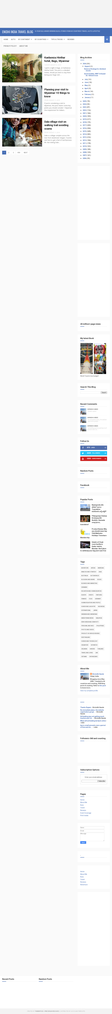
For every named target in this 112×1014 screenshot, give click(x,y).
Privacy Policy (10, 46)
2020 (85, 116)
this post (103, 685)
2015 (85, 131)
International (86, 610)
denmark (84, 587)
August (87, 66)
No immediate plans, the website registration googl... (92, 711)
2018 (85, 122)
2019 (85, 119)
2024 (85, 104)
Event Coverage (85, 813)
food (90, 598)
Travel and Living (87, 652)
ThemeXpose (39, 1011)
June (86, 82)
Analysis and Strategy (88, 572)
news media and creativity (90, 622)
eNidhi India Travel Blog (17, 32)
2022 (85, 110)
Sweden (92, 649)
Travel (82, 808)
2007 (85, 155)
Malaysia (99, 618)
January (88, 97)
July (86, 79)
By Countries (40, 39)
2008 (85, 152)
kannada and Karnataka (89, 614)
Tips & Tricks (57, 39)
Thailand (100, 649)
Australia (84, 575)
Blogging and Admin (88, 579)
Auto (13, 39)
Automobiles (95, 575)
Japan (95, 610)
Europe (83, 595)
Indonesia (101, 606)
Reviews (70, 39)
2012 (85, 140)
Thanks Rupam (85, 707)
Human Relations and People (90, 602)
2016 (85, 128)
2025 (85, 101)
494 (19, 152)
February (88, 94)
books (99, 579)
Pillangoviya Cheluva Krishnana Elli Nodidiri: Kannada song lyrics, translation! (93, 520)
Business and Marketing (89, 583)
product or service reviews (90, 633)
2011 (85, 143)
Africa (93, 568)
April (86, 88)
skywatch (94, 645)
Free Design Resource (52, 1011)
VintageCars (93, 656)
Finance (83, 598)
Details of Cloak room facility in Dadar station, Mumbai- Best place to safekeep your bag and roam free (93, 546)
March (87, 91)
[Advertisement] (13, 14)
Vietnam (84, 656)
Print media (84, 815)
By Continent (24, 39)
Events (91, 595)
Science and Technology (89, 641)
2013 (85, 137)
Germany (98, 598)
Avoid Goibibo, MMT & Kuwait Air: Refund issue (95, 75)
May (86, 85)
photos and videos (87, 629)
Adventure (84, 568)
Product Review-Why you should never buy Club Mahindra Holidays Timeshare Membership (93, 533)
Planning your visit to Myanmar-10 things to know (57, 93)
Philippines (100, 625)
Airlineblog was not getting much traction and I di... (92, 717)
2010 (85, 146)
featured (99, 595)
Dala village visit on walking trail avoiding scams (56, 125)
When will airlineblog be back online (93, 721)
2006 (85, 158)
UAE (96, 652)
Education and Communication (91, 591)
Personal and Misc (87, 625)
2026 (85, 64)
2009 (85, 149)
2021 (85, 113)
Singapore (84, 645)
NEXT (26, 152)
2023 (85, 107)
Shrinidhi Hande (92, 409)
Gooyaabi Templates (78, 1011)
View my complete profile (89, 691)
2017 (85, 125)
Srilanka (84, 649)
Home (6, 39)
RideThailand (85, 637)
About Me (23, 46)
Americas (101, 568)
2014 (85, 134)
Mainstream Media (87, 618)
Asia (100, 572)
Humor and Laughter (88, 606)
